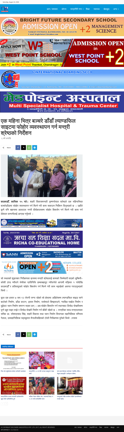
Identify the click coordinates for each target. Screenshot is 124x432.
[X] (23, 147)
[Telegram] (34, 147)
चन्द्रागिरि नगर (76, 9)
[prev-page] (2, 403)
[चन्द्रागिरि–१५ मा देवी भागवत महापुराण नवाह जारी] (41, 360)
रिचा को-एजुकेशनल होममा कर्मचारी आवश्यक (13, 371)
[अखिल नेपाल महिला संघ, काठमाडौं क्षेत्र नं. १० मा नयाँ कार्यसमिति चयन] (41, 385)
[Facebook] (18, 147)
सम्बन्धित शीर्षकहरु (7, 347)
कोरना (64, 9)
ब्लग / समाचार (52, 9)
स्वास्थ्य (97, 9)
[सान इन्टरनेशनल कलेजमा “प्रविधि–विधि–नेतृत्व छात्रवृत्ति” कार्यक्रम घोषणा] (70, 360)
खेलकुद (106, 9)
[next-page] (6, 403)
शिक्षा (88, 9)
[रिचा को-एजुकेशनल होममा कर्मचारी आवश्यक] (13, 360)
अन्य (115, 9)
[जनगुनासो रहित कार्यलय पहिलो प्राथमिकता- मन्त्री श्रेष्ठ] (70, 385)
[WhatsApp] (29, 147)
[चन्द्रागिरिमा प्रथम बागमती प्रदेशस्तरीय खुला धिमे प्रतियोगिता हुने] (13, 385)
